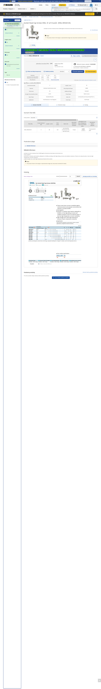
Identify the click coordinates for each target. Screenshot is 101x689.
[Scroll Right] (77, 119)
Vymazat (18, 35)
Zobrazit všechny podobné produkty (90, 272)
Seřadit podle (87, 124)
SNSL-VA (8, 75)
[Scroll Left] (37, 119)
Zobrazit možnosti (9, 33)
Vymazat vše (17, 20)
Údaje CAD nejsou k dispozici (90, 56)
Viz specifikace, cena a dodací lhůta (13, 25)
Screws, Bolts (24, 16)
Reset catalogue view (28, 176)
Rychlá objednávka (78, 71)
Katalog (33, 45)
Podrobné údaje (61, 105)
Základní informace (31, 145)
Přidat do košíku (92, 71)
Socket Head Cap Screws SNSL (47, 16)
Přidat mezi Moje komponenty (34, 71)
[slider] (59, 176)
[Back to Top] (99, 680)
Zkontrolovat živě (55, 79)
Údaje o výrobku (76, 56)
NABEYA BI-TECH (27, 20)
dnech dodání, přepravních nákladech (86, 80)
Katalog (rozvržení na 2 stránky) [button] (90, 176)
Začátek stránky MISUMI (8, 16)
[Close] (91, 8)
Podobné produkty (49, 71)
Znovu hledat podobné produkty (61, 277)
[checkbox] (12, 30)
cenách (95, 80)
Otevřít (78, 176)
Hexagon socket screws (33, 16)
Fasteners (17, 16)
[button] (88, 1)
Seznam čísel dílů (37, 105)
